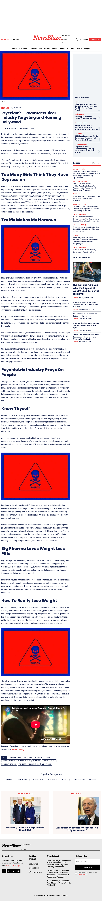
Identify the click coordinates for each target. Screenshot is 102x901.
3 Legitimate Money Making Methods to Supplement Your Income (86, 127)
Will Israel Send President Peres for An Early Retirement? (77, 829)
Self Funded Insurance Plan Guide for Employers (85, 315)
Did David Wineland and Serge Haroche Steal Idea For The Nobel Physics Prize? (86, 107)
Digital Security (79, 169)
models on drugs (49, 761)
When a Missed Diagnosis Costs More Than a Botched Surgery (85, 304)
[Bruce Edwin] (3, 128)
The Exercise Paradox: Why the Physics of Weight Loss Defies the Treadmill (86, 289)
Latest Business (81, 144)
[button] (16, 39)
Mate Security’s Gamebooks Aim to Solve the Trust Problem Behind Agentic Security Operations (86, 174)
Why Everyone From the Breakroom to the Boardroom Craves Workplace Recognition (86, 219)
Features (78, 133)
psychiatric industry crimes (29, 764)
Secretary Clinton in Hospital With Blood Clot (25, 828)
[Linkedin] (13, 871)
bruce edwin (39, 757)
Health (5, 108)
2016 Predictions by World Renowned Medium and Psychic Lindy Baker (86, 138)
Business (76, 194)
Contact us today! (13, 865)
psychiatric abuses (9, 764)
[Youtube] (18, 871)
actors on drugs (15, 757)
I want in (86, 867)
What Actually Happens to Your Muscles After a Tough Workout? (86, 198)
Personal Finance (81, 123)
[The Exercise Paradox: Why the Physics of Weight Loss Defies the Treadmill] (87, 272)
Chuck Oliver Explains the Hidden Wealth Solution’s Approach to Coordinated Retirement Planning (84, 187)
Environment (79, 114)
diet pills (36, 761)
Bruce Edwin (12, 128)
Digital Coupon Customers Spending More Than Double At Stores (84, 150)
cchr (48, 757)
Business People (79, 204)
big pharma (28, 757)
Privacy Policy (83, 874)
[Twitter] (9, 871)
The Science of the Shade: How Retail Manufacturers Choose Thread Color (86, 229)
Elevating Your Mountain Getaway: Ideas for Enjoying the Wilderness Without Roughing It (85, 240)
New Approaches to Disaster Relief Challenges (86, 118)
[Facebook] (4, 871)
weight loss (46, 764)
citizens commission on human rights (16, 761)
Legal (77, 101)
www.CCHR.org (18, 749)
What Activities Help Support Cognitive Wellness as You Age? (86, 325)
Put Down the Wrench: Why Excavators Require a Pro (84, 251)
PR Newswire (35, 871)
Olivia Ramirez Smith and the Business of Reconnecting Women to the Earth (86, 337)
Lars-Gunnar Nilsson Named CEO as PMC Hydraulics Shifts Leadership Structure (86, 208)
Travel (75, 235)
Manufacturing (79, 224)
